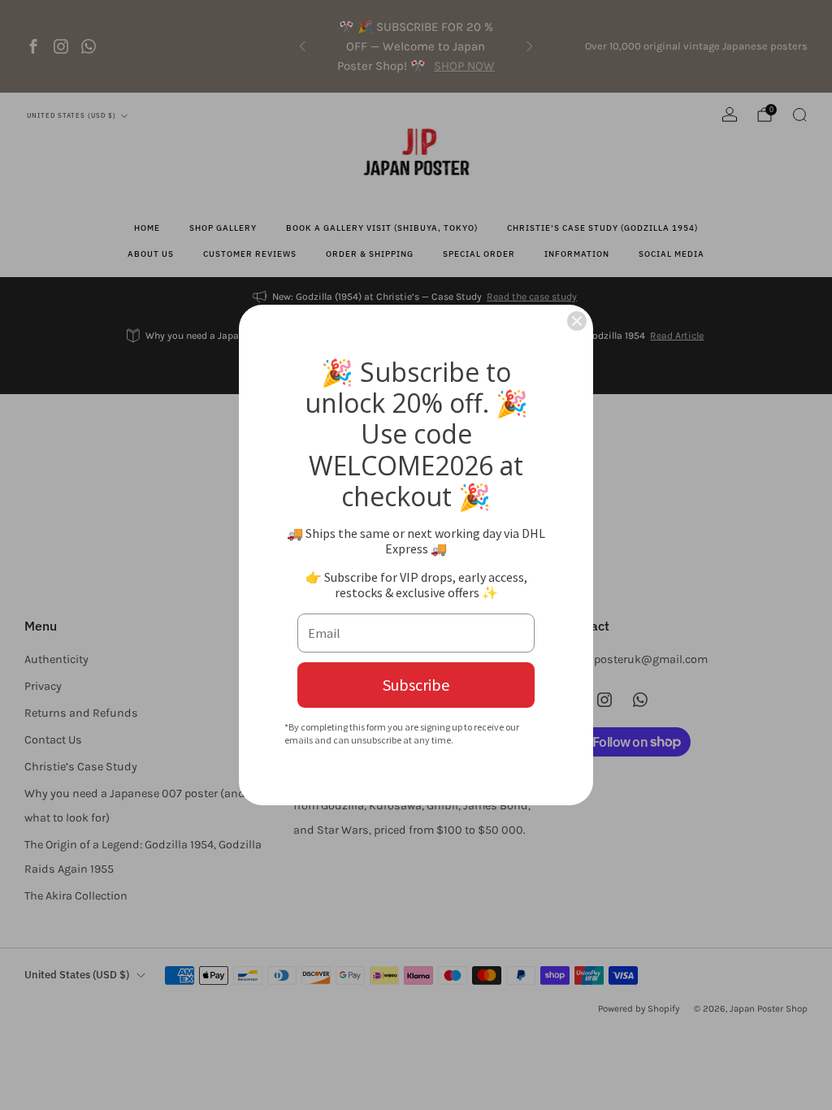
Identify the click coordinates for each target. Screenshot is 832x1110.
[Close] (577, 321)
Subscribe (416, 684)
